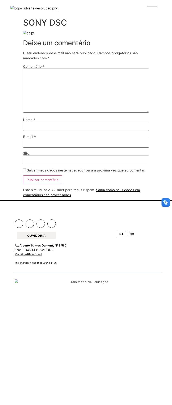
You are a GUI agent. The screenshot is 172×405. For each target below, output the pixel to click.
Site (26, 153)
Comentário (33, 66)
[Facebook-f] (19, 223)
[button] (152, 7)
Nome (29, 119)
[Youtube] (51, 223)
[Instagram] (30, 223)
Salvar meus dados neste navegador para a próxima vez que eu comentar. (86, 170)
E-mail (29, 136)
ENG (131, 234)
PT (121, 234)
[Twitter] (40, 223)
